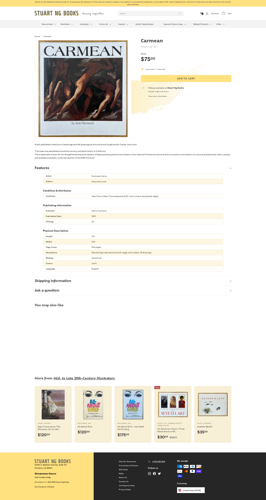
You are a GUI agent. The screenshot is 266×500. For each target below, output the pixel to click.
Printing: (50, 221)
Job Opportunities (127, 485)
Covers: (49, 263)
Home (37, 36)
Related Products (201, 24)
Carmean (47, 36)
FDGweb (50, 487)
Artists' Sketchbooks (144, 24)
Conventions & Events (128, 465)
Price (143, 54)
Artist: (49, 176)
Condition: (51, 196)
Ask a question (47, 290)
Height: (49, 236)
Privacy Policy (125, 489)
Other (219, 24)
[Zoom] (83, 88)
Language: (50, 268)
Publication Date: (54, 216)
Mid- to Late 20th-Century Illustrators (84, 378)
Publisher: (50, 210)
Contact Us (124, 481)
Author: (49, 181)
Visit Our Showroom (127, 461)
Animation (84, 24)
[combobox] (151, 13)
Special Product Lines (173, 24)
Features (42, 168)
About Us (123, 477)
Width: (49, 241)
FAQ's (121, 473)
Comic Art (103, 24)
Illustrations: (51, 252)
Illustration (65, 24)
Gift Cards (123, 469)
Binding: (50, 258)
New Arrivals (47, 24)
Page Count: (51, 247)
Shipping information (53, 281)
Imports (121, 24)
